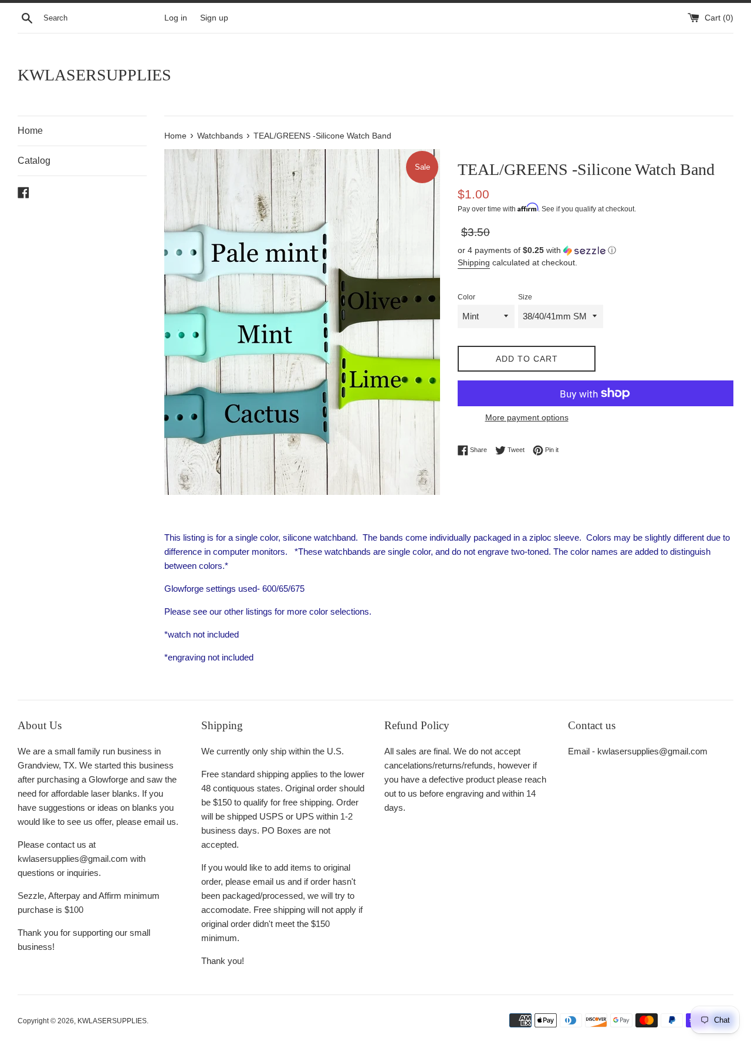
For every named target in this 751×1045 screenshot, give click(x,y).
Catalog (34, 161)
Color (466, 297)
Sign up (214, 18)
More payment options (527, 417)
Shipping (474, 262)
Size (525, 297)
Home (30, 131)
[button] (595, 250)
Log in (175, 18)
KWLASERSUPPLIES (94, 75)
